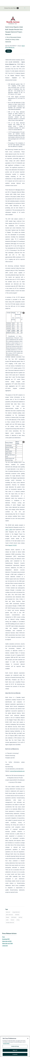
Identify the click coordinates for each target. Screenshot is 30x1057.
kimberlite (17, 914)
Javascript (5, 945)
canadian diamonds (10, 922)
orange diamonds (16, 912)
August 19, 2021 (13, 545)
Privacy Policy (6, 1043)
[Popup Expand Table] (24, 313)
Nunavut (12, 919)
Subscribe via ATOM (7, 943)
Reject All (15, 1050)
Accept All (15, 1054)
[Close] (27, 1038)
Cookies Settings (15, 1046)
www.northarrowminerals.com (17, 771)
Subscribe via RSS (6, 941)
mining (18, 919)
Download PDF (6, 939)
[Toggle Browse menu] (25, 8)
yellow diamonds (9, 914)
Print (3, 937)
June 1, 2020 (8, 529)
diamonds (8, 912)
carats (7, 919)
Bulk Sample (13, 917)
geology (20, 917)
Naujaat (7, 917)
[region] (15, 1046)
